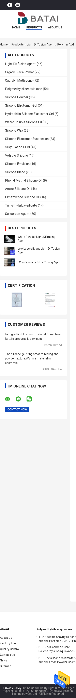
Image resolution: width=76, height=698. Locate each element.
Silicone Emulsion (17, 164)
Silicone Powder (16, 97)
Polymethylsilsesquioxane (23, 89)
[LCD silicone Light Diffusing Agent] (9, 262)
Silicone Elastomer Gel (21, 105)
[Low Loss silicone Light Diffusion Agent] (9, 250)
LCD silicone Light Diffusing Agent (39, 262)
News (3, 660)
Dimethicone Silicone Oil (22, 197)
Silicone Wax (14, 130)
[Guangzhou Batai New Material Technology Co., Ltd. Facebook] (9, 5)
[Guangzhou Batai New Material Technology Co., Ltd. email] (10, 399)
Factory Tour (8, 643)
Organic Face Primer (19, 72)
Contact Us (7, 654)
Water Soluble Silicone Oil (23, 122)
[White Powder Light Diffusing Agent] (9, 239)
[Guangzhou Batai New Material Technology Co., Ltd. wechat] (32, 399)
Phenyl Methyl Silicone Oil (23, 180)
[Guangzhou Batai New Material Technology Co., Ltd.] (38, 18)
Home (16, 27)
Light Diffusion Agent (41, 44)
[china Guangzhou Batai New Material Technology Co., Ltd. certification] (16, 299)
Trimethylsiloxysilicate (21, 205)
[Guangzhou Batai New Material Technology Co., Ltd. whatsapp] (21, 399)
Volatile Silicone (16, 155)
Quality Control (10, 649)
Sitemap (5, 666)
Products (34, 27)
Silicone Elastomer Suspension (27, 139)
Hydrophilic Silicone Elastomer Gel (29, 114)
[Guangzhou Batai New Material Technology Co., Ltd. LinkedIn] (17, 5)
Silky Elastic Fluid (17, 147)
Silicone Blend (15, 172)
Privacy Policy (12, 688)
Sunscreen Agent (17, 214)
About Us (55, 27)
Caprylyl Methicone (19, 80)
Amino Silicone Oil (17, 189)
